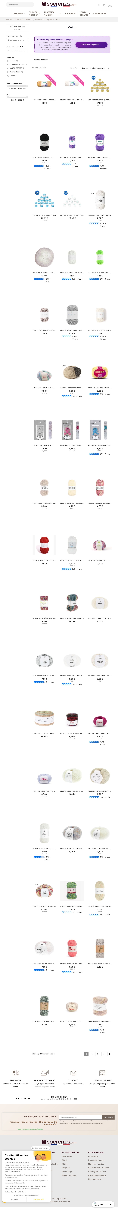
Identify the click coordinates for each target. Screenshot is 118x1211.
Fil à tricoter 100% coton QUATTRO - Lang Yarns (54, 157)
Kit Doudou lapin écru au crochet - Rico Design (53, 445)
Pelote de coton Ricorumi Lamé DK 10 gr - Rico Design (83, 330)
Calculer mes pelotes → (91, 45)
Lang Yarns (67, 1156)
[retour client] (102, 1073)
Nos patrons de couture (98, 1168)
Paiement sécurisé (44, 1080)
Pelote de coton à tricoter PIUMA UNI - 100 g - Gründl (83, 100)
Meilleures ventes (96, 1164)
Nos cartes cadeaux (97, 1175)
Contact (73, 1080)
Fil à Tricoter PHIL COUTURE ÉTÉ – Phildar (78, 1021)
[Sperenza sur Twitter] (89, 1098)
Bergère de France (18, 64)
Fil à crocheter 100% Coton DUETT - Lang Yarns (54, 676)
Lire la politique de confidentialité (15, 1192)
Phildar (65, 1164)
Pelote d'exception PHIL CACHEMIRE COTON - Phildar (55, 791)
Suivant (109, 1054)
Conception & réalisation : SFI (59, 1201)
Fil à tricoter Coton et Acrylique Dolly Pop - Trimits (84, 561)
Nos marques (71, 1152)
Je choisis (14, 1199)
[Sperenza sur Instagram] (101, 1098)
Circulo (13, 75)
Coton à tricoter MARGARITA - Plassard (78, 388)
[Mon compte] (99, 5)
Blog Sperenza (94, 1179)
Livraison (15, 1080)
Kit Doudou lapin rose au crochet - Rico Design (81, 445)
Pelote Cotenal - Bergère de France (76, 503)
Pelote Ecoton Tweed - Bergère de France (51, 503)
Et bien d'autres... (69, 1175)
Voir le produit (44, 107)
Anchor (13, 61)
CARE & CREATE (16, 68)
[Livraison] (44, 1073)
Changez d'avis (102, 1080)
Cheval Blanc (16, 72)
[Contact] (15, 1073)
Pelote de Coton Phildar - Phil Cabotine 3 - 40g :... (82, 964)
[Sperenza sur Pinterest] (107, 1098)
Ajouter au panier (44, 461)
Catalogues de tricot (97, 1172)
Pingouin (66, 1168)
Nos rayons (96, 1152)
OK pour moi (39, 1199)
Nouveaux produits (96, 1160)
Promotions (93, 1156)
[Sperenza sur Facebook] (95, 1098)
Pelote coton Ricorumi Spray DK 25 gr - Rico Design (55, 330)
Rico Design (67, 1172)
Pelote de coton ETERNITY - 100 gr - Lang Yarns (81, 618)
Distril (64, 1160)
